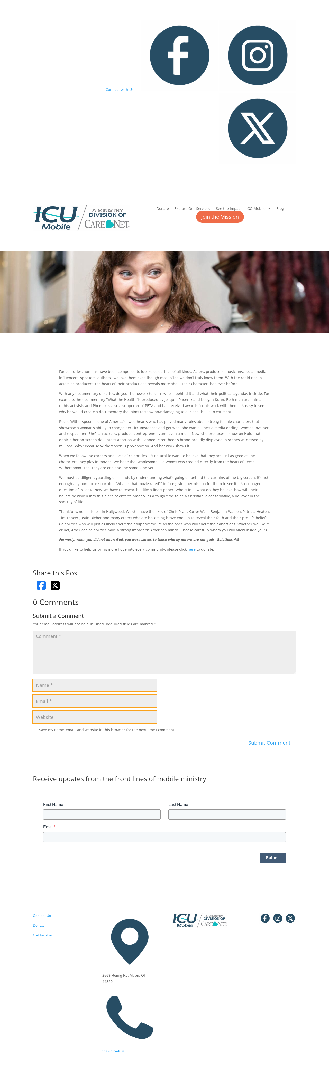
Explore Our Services (192, 209)
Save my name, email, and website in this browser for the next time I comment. (107, 729)
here (192, 549)
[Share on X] (55, 585)
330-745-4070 (113, 1051)
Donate (163, 209)
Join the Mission (220, 216)
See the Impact (229, 209)
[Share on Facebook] (41, 585)
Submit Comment (269, 742)
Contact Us (42, 916)
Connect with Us (120, 89)
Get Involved (43, 935)
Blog (280, 209)
